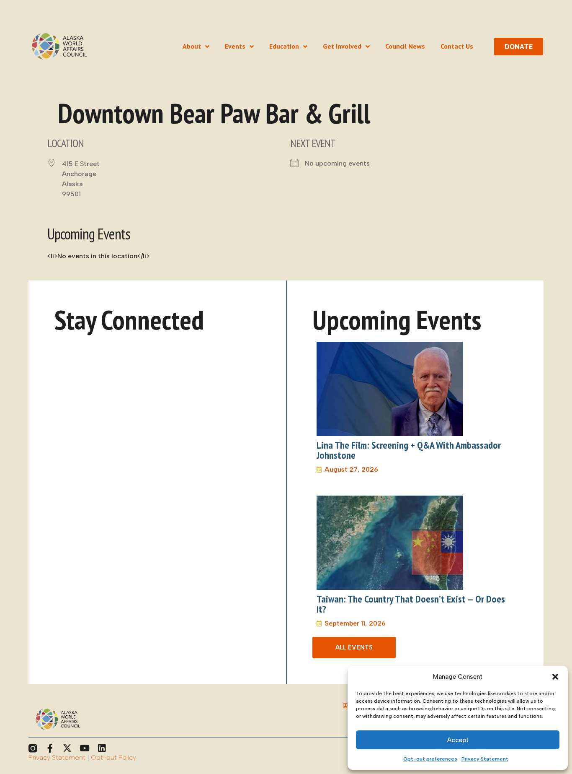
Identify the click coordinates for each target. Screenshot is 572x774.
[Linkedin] (101, 748)
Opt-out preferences (430, 759)
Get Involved (342, 46)
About (192, 46)
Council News (405, 46)
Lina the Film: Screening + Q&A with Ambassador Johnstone (409, 450)
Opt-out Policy (113, 757)
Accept (458, 740)
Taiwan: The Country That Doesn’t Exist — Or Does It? (411, 604)
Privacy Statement (484, 759)
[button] (555, 677)
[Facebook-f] (50, 748)
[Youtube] (84, 748)
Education (284, 46)
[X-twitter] (67, 748)
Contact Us (457, 46)
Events (235, 46)
